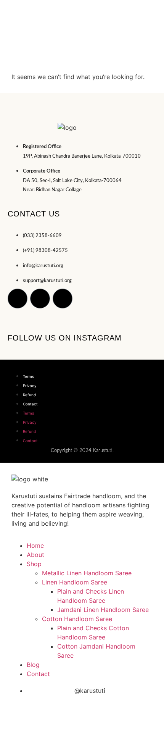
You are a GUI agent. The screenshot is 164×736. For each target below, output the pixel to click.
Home (35, 545)
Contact (30, 404)
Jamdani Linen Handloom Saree (103, 609)
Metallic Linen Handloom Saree (87, 573)
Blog (33, 664)
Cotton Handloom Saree (77, 619)
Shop (34, 564)
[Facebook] (40, 298)
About (35, 554)
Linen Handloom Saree (74, 582)
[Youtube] (62, 298)
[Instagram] (17, 298)
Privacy (30, 385)
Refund (29, 394)
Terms (28, 376)
